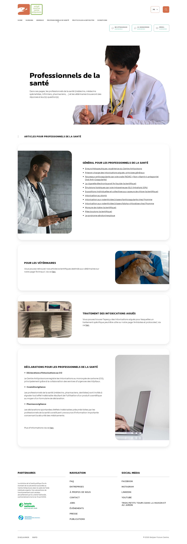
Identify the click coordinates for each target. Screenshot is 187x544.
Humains (29, 20)
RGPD (34, 537)
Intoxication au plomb (96, 195)
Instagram (128, 486)
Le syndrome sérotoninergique (100, 215)
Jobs (72, 502)
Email (163, 28)
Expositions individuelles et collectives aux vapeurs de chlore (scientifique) (121, 191)
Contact (75, 497)
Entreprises (77, 486)
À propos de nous (80, 492)
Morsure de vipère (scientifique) (100, 207)
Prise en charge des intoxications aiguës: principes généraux (115, 173)
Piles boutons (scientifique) (98, 211)
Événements (77, 508)
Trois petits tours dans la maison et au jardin (144, 504)
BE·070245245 (121, 28)
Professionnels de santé (58, 20)
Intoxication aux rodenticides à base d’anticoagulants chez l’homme (118, 199)
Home (20, 20)
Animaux (40, 20)
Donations (102, 20)
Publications (77, 519)
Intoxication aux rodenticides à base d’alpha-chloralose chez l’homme (119, 203)
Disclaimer (23, 537)
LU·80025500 (143, 28)
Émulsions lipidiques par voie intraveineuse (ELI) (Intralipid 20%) (116, 187)
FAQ (72, 481)
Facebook (127, 481)
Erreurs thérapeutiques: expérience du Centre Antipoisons (113, 169)
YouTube (127, 497)
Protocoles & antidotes (83, 20)
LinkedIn (126, 492)
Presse (74, 513)
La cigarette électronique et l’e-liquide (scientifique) (110, 183)
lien (54, 272)
